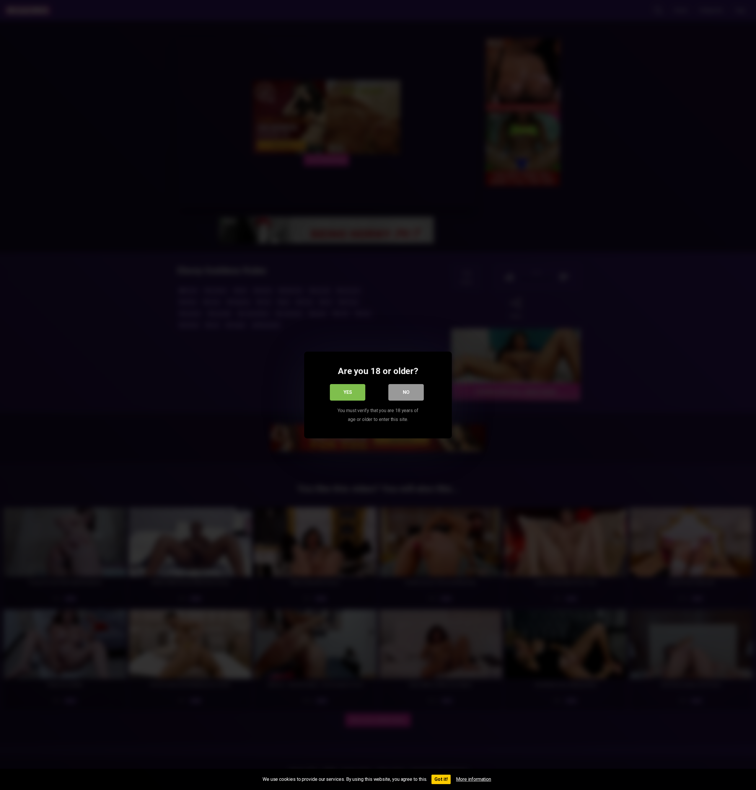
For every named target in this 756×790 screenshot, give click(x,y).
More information (473, 779)
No (406, 392)
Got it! (441, 779)
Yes (347, 392)
